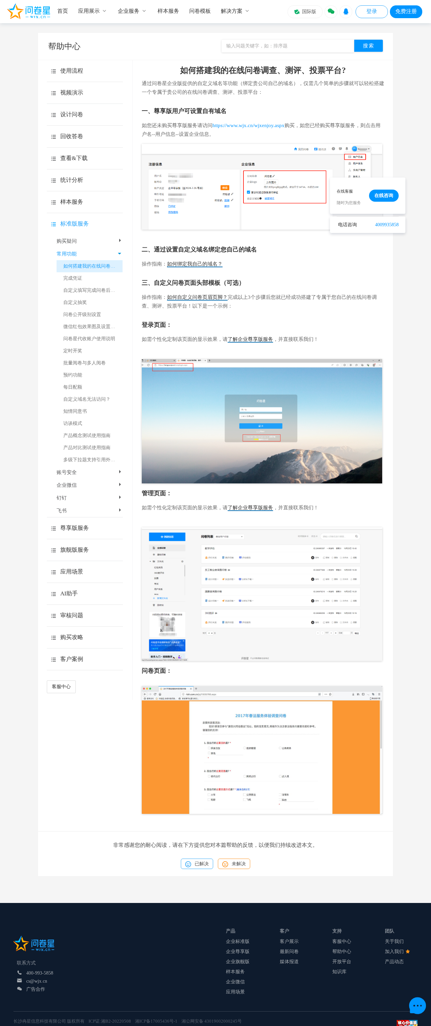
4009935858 (387, 224)
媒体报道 (289, 961)
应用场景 (235, 991)
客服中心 (61, 686)
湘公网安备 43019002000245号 (211, 1021)
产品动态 (394, 961)
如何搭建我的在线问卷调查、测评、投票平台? (93, 266)
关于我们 (394, 941)
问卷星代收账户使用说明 (89, 338)
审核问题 (71, 615)
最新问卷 (289, 951)
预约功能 (72, 375)
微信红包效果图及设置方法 (91, 326)
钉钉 (62, 498)
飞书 (62, 510)
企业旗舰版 (238, 961)
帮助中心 (341, 951)
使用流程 (71, 71)
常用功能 (67, 253)
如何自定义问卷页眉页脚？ (197, 297)
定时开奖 (72, 350)
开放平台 (341, 961)
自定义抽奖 (75, 302)
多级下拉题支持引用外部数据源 (93, 459)
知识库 (339, 971)
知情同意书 (75, 411)
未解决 (239, 863)
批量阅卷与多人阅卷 (84, 362)
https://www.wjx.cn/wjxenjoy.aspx (248, 125)
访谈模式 (72, 423)
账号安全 (67, 472)
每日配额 (72, 387)
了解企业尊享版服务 (250, 339)
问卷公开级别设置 (82, 314)
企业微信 (67, 485)
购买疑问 (67, 241)
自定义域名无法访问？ (86, 399)
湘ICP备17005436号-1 (156, 1021)
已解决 (202, 863)
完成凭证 (72, 278)
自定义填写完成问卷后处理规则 (93, 290)
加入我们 (395, 951)
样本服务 (235, 971)
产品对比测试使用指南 (86, 447)
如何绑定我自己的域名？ (195, 264)
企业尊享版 (238, 951)
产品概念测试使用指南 (86, 435)
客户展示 (289, 941)
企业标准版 (238, 941)
